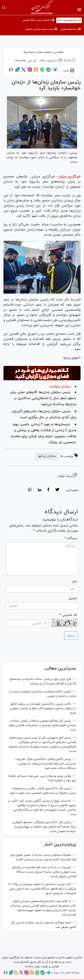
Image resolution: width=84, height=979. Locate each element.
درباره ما (55, 972)
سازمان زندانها (47, 456)
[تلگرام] (55, 71)
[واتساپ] (42, 71)
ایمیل (72, 598)
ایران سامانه (32, 966)
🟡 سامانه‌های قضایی (70, 29)
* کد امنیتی (68, 615)
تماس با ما (65, 972)
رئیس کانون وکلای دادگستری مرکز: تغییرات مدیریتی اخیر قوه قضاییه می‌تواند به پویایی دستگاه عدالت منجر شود (45, 763)
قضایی (58, 52)
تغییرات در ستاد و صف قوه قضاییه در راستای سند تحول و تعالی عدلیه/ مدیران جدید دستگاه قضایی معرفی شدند (44, 871)
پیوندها (75, 972)
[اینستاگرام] (30, 71)
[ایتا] (36, 71)
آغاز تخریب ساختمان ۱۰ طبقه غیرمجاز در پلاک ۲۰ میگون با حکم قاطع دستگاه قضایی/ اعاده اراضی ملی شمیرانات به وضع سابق (42, 888)
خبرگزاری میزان (69, 176)
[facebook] (48, 490)
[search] (4, 7)
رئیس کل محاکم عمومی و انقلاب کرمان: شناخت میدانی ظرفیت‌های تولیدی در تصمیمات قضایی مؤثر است (42, 725)
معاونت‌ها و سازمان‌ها (37, 52)
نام (75, 581)
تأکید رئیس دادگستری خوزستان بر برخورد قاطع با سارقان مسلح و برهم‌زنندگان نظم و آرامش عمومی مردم (43, 708)
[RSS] (16, 974)
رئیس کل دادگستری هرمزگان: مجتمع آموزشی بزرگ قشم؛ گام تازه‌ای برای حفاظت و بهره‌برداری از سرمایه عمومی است (44, 826)
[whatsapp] (30, 490)
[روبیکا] (11, 71)
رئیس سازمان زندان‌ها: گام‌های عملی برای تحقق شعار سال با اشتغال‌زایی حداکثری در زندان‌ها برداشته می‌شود (43, 398)
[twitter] (57, 490)
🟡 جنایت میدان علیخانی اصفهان (41, 29)
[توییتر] (23, 71)
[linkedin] (39, 490)
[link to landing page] (42, 7)
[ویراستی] (17, 71)
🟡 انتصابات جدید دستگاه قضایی (38, 20)
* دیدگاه (70, 538)
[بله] (48, 71)
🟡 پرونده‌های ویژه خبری (69, 20)
